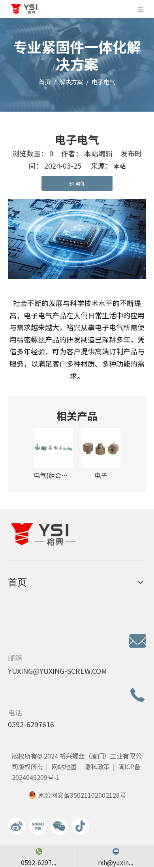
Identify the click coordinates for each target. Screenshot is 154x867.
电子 (100, 475)
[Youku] (38, 826)
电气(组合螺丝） (53, 475)
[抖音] (80, 826)
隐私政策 (97, 766)
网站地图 (64, 766)
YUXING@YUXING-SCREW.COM (57, 670)
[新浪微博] (16, 826)
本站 (120, 166)
